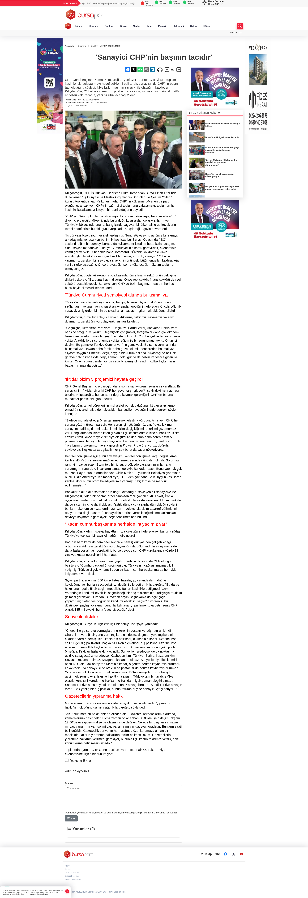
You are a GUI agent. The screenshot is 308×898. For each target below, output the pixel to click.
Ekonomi (93, 26)
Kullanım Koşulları (73, 879)
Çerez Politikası (72, 873)
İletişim (68, 869)
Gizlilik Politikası (72, 876)
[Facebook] (225, 854)
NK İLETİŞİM (81, 892)
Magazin (162, 26)
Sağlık (193, 26)
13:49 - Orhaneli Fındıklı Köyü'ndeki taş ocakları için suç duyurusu (110, 3)
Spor (149, 26)
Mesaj (69, 783)
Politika (109, 26)
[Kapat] (67, 891)
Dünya (123, 26)
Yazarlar (233, 32)
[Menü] (240, 33)
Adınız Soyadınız (77, 771)
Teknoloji (179, 26)
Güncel (78, 26)
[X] (233, 854)
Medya (136, 26)
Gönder (71, 818)
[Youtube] (242, 854)
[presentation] (134, 3)
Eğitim (206, 26)
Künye (68, 866)
